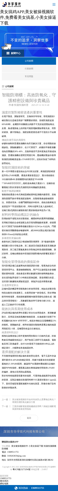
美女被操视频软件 (19, 446)
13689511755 (5, 478)
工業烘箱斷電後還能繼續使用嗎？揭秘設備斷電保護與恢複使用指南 (29, 407)
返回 (29, 418)
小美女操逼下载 (36, 446)
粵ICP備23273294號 (21, 469)
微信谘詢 (4, 481)
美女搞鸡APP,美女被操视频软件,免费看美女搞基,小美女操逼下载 (28, 17)
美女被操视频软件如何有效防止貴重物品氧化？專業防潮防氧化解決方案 (29, 400)
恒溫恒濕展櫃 (50, 446)
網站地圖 (4, 483)
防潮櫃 (5, 449)
